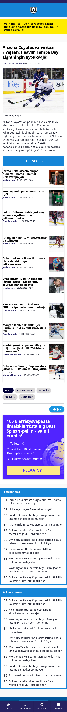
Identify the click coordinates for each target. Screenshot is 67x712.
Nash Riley (44, 390)
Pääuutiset (10, 396)
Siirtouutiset (27, 396)
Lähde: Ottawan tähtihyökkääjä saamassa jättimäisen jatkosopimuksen (24, 215)
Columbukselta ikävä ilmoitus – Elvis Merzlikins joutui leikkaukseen (24, 261)
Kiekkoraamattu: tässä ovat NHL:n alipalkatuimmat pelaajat (25, 305)
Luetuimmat (14, 592)
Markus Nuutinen (12, 354)
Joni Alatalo (9, 180)
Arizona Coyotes (25, 390)
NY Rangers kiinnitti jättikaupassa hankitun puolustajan (35, 630)
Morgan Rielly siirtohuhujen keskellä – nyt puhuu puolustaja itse (24, 328)
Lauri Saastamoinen (13, 63)
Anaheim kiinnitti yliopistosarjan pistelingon (25, 239)
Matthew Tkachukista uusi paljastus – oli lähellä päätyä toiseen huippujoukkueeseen (35, 649)
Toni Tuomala (10, 221)
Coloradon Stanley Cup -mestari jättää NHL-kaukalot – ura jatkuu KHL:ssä (25, 369)
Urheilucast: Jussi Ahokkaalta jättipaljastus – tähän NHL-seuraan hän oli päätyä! (23, 282)
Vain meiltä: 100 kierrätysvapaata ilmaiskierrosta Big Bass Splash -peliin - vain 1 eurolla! (32, 27)
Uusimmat (13, 492)
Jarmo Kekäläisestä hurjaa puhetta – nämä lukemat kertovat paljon (20, 174)
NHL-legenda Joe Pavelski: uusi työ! (24, 193)
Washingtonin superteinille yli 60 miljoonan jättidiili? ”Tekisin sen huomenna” (25, 348)
